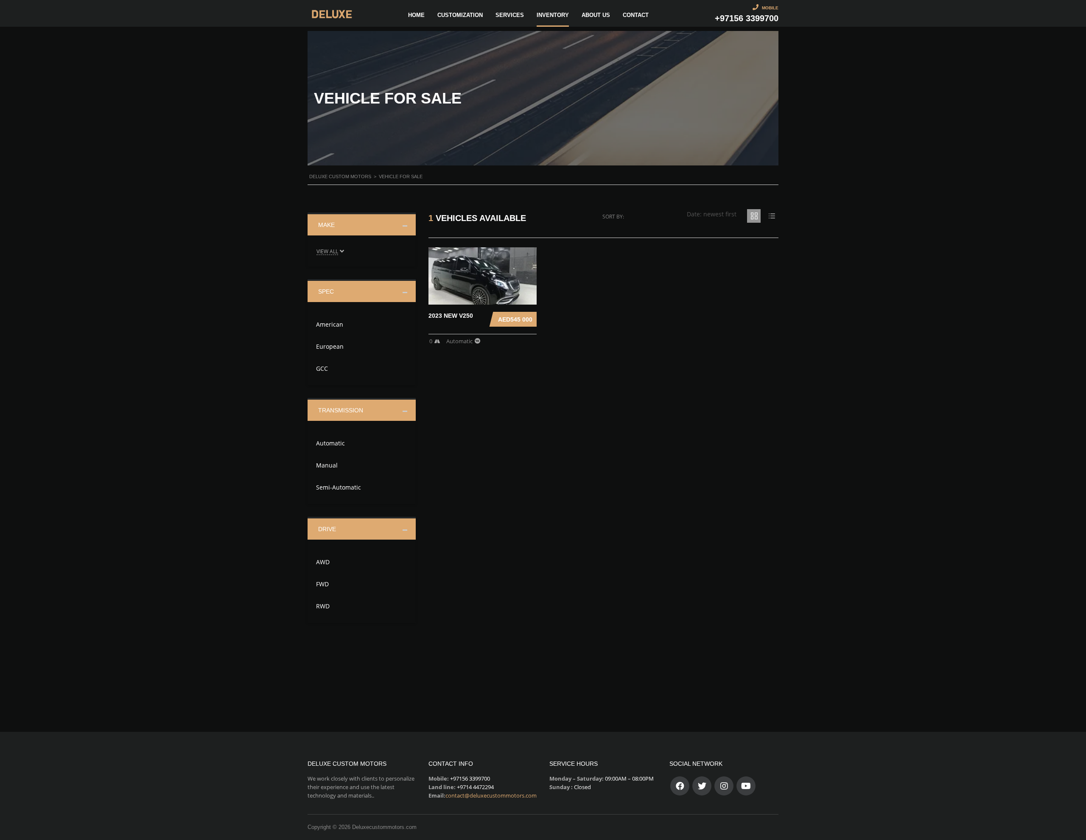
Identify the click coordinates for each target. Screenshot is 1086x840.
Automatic (330, 443)
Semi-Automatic (338, 487)
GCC (322, 368)
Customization (460, 15)
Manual (327, 465)
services (509, 15)
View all (327, 252)
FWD (322, 584)
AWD (323, 562)
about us (596, 15)
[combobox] (711, 214)
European (330, 346)
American (329, 324)
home (416, 15)
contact (636, 15)
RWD (323, 606)
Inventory (553, 15)
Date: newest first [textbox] (711, 214)
